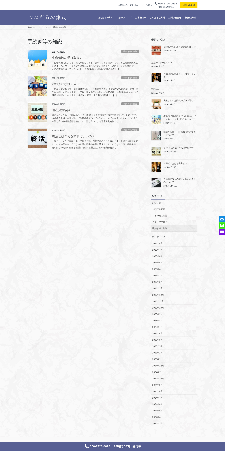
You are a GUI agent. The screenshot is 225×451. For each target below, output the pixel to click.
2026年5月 (157, 262)
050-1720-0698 (167, 3)
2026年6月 (157, 256)
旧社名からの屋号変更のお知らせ (179, 47)
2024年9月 (157, 385)
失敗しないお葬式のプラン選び (178, 100)
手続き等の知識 (130, 51)
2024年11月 (158, 372)
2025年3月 (157, 346)
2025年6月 (157, 333)
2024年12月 (158, 365)
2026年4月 (157, 269)
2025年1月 (157, 359)
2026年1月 (157, 288)
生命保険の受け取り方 (67, 57)
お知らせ (156, 202)
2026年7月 (157, 250)
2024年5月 (157, 410)
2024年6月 (157, 404)
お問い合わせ (188, 5)
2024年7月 (157, 398)
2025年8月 (157, 320)
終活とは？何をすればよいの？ (73, 136)
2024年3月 (157, 423)
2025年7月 (157, 327)
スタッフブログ (159, 222)
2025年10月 (158, 308)
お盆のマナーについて (162, 62)
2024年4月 (157, 417)
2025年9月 (157, 314)
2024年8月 (157, 391)
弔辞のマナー (157, 89)
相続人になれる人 (64, 84)
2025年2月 (157, 352)
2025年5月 (157, 340)
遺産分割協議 (61, 110)
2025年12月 (158, 295)
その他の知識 (160, 215)
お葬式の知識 (158, 209)
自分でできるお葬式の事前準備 (178, 147)
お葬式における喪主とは (175, 163)
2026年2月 (157, 282)
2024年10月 (158, 378)
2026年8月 (157, 243)
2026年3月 (157, 275)
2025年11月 (158, 301)
